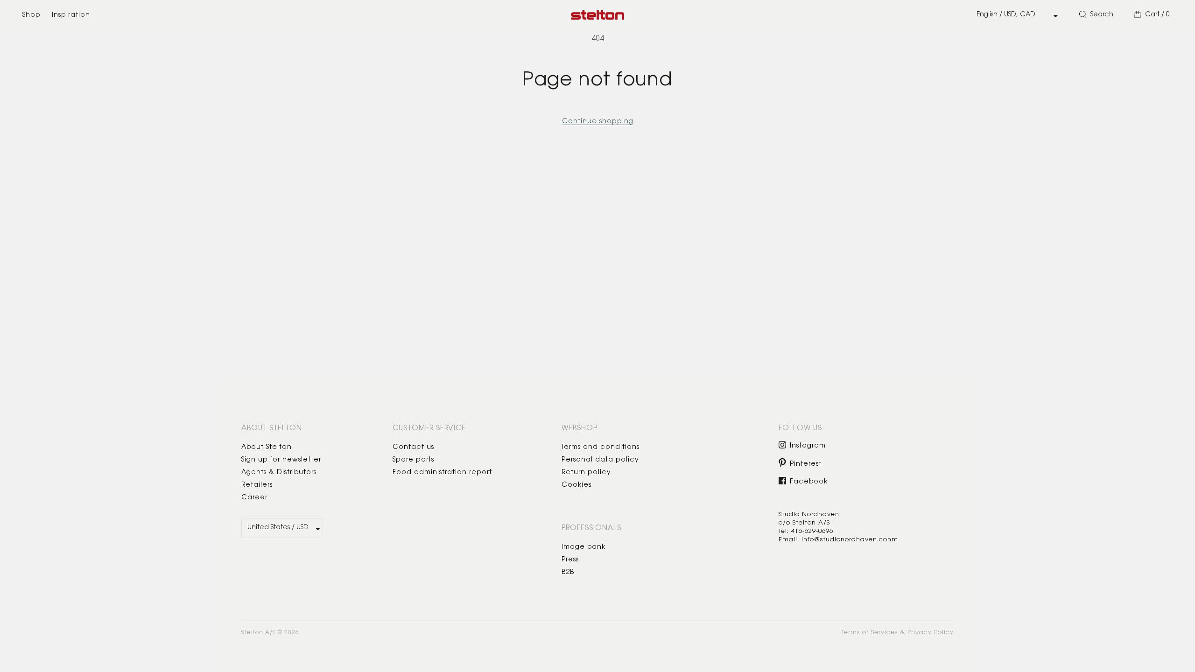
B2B (568, 572)
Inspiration (71, 15)
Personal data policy (600, 460)
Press (570, 560)
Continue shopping (597, 122)
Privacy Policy (930, 633)
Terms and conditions (601, 447)
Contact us (413, 447)
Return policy (586, 472)
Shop (31, 15)
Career (254, 498)
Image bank (583, 547)
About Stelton (266, 447)
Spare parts (413, 460)
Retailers (257, 485)
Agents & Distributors (278, 472)
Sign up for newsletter (281, 460)
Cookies (576, 485)
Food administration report (442, 472)
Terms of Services (870, 633)
